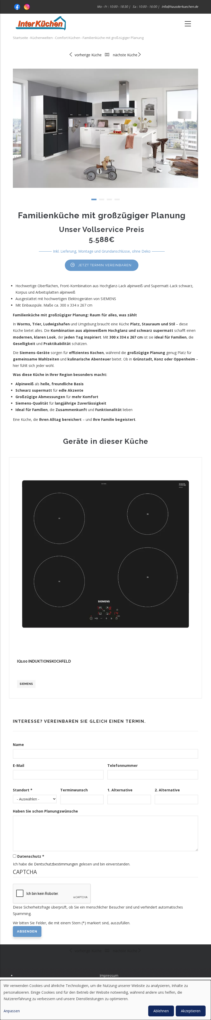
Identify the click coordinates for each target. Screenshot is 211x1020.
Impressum (109, 975)
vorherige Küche (88, 54)
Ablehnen (161, 1010)
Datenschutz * (30, 856)
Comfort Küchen (67, 37)
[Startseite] (40, 23)
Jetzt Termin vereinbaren (104, 265)
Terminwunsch (74, 790)
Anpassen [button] (12, 1010)
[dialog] (105, 1000)
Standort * (22, 790)
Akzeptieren (190, 1010)
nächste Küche (125, 54)
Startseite (20, 37)
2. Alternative (167, 790)
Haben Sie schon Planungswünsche (45, 811)
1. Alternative (120, 790)
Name (18, 744)
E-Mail (18, 765)
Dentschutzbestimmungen (56, 864)
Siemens (26, 684)
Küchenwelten (41, 37)
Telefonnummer (122, 765)
